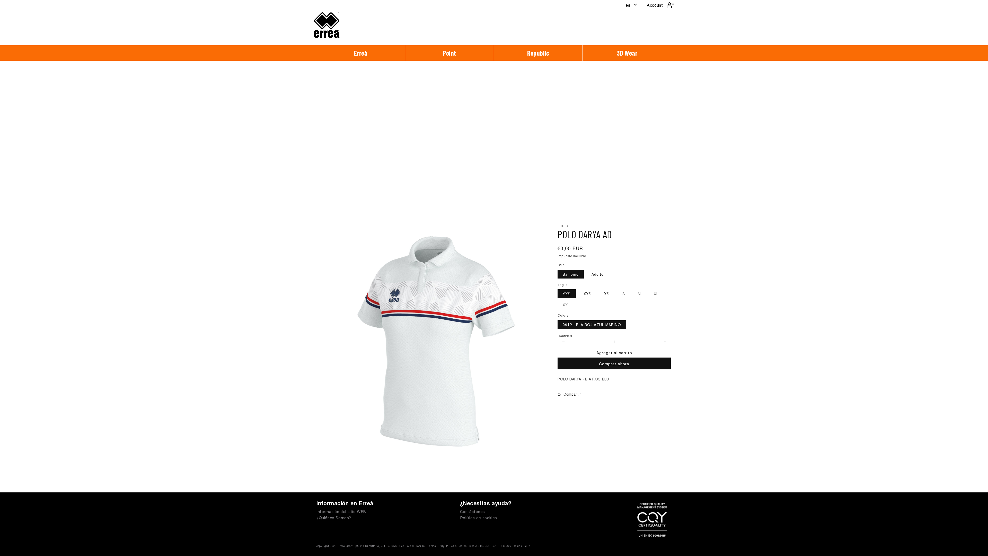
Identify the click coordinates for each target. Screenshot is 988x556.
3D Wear (627, 53)
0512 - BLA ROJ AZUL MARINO (592, 324)
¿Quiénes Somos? (333, 517)
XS (607, 293)
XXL (569, 305)
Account (655, 5)
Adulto (598, 274)
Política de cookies (478, 517)
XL (659, 294)
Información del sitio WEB (341, 511)
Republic (538, 53)
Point (449, 53)
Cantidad (565, 335)
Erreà (361, 53)
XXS (588, 293)
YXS (567, 293)
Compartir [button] (572, 394)
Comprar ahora (614, 363)
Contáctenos (472, 511)
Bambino (571, 274)
